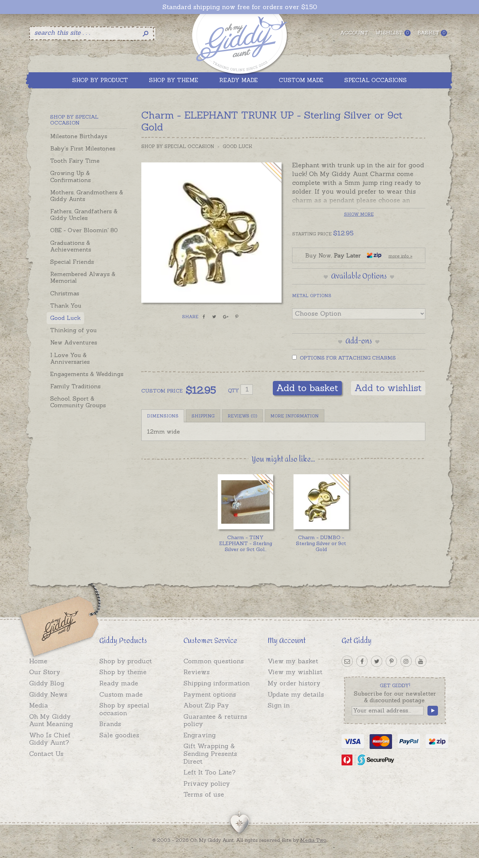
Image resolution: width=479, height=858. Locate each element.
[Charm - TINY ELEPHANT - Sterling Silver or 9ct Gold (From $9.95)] (245, 501)
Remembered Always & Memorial (82, 277)
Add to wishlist (388, 388)
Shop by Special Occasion (177, 146)
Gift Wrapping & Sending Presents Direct (210, 753)
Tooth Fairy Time (75, 160)
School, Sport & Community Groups (78, 402)
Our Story (44, 672)
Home (38, 661)
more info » (400, 256)
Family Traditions (75, 386)
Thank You (65, 305)
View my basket (293, 661)
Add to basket (307, 388)
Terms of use (203, 794)
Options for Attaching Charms (347, 358)
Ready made (118, 683)
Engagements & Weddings (86, 373)
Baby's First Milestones (82, 148)
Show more (359, 214)
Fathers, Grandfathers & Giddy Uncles (83, 214)
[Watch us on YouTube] (420, 661)
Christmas (64, 293)
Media (38, 705)
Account (354, 32)
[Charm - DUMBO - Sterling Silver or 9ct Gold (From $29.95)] (321, 501)
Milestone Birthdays (78, 136)
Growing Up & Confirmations (70, 176)
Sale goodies (119, 735)
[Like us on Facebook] (361, 661)
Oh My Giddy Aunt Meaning (51, 720)
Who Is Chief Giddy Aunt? (49, 739)
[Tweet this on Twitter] (214, 316)
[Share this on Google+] (226, 316)
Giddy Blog (46, 683)
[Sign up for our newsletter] (347, 661)
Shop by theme (123, 672)
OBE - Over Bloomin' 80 (84, 230)
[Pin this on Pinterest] (237, 316)
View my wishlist (295, 672)
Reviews (196, 672)
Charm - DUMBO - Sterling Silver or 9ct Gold (321, 543)
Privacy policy (206, 783)
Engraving (199, 735)
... (245, 543)
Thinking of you (73, 330)
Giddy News (48, 694)
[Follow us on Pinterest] (391, 661)
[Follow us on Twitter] (376, 661)
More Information (294, 415)
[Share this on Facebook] (204, 316)
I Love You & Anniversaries (70, 358)
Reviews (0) (242, 415)
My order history (294, 683)
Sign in (279, 705)
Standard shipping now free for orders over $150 (239, 7)
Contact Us (46, 754)
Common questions (213, 661)
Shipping (203, 415)
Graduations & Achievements (70, 246)
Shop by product (125, 661)
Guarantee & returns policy (215, 720)
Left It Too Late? (209, 772)
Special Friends (72, 261)
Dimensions (162, 415)
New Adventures (73, 342)
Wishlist (392, 32)
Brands (110, 724)
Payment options (209, 694)
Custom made (121, 694)
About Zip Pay (206, 705)
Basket (431, 32)
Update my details (296, 694)
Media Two (313, 840)
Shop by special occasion (124, 709)
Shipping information (216, 683)
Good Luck (65, 317)
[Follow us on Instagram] (406, 661)
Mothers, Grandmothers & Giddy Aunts (86, 195)
